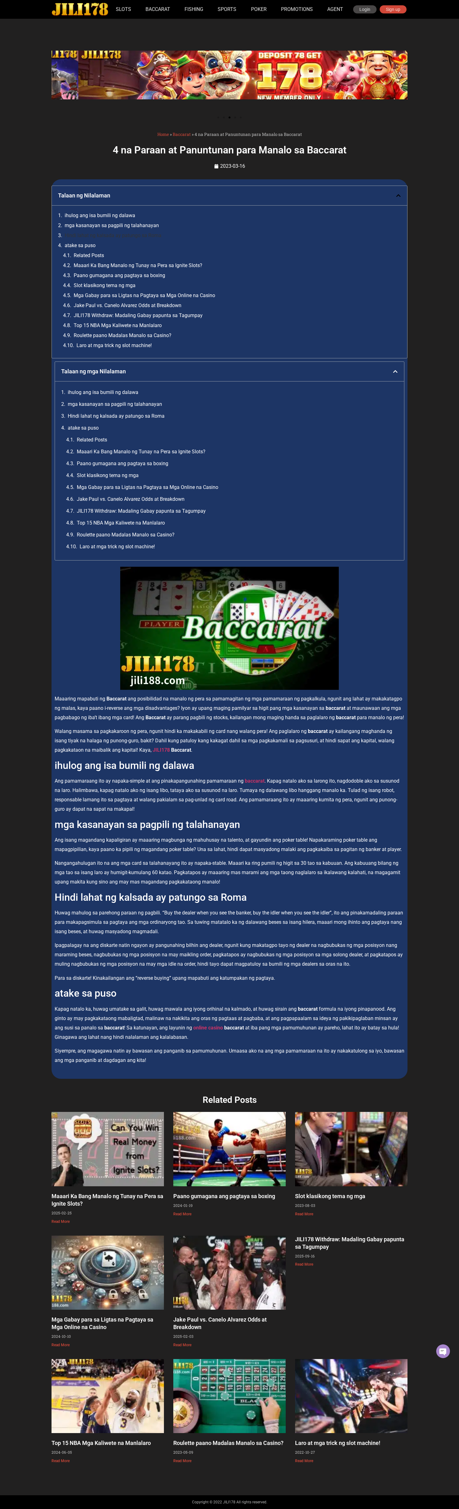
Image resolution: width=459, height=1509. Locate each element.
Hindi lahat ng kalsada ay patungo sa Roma (113, 235)
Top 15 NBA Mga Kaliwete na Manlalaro (118, 325)
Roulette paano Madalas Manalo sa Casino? (122, 335)
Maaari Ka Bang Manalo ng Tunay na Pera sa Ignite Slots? (138, 265)
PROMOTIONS (297, 9)
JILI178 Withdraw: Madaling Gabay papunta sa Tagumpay (138, 315)
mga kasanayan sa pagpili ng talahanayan (112, 225)
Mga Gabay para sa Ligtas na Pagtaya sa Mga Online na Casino (144, 295)
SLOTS (123, 9)
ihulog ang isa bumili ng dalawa (100, 215)
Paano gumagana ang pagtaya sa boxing (119, 275)
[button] (58, 75)
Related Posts (89, 255)
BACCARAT (158, 9)
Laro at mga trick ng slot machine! (114, 345)
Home (163, 134)
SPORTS (227, 9)
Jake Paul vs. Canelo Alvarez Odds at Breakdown (127, 305)
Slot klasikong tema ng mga (105, 285)
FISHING (194, 9)
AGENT (335, 9)
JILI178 (162, 750)
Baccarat (182, 134)
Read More (61, 1221)
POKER (259, 9)
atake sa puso (80, 245)
